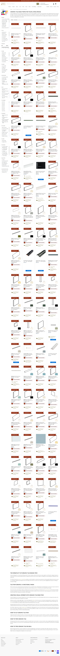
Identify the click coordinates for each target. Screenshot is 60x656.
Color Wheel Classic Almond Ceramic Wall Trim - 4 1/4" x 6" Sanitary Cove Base (40, 103)
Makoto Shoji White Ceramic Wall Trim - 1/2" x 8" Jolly (40, 34)
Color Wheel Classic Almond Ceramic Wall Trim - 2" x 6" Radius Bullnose (15, 58)
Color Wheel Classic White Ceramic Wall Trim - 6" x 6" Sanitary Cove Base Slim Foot (53, 34)
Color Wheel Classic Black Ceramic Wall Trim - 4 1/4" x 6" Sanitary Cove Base (40, 239)
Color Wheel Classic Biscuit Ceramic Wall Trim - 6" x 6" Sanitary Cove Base (40, 400)
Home (11, 9)
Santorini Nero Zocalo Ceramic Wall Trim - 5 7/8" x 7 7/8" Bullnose (40, 172)
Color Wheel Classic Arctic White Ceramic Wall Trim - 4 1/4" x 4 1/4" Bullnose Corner (41, 489)
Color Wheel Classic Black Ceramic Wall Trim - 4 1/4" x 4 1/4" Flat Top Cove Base (16, 331)
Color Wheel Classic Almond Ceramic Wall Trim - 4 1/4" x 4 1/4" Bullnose (15, 308)
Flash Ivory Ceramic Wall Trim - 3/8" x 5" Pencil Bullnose (41, 194)
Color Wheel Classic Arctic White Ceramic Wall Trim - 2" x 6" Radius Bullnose (16, 423)
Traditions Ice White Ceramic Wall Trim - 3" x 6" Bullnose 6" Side (28, 557)
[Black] (3, 11)
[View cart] (56, 4)
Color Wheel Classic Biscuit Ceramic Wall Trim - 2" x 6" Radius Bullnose (15, 261)
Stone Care (32, 640)
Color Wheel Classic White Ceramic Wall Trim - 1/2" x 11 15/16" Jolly (41, 423)
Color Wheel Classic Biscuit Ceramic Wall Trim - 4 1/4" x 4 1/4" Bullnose (28, 285)
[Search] (38, 4)
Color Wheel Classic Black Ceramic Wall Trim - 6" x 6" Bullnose (52, 467)
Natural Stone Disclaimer (33, 639)
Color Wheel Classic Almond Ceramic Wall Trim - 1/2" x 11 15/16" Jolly (28, 423)
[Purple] (1, 14)
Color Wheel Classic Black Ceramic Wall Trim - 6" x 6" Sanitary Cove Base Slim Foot (28, 58)
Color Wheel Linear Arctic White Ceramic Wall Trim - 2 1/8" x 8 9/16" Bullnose (16, 194)
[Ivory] (4, 12)
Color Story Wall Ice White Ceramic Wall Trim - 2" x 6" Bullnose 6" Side (52, 535)
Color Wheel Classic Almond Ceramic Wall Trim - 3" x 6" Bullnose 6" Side (16, 512)
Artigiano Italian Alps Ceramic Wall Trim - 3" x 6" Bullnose (15, 445)
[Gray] (1, 12)
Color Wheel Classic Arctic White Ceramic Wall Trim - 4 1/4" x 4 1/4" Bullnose (53, 216)
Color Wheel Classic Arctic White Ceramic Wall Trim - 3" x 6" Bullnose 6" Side (41, 58)
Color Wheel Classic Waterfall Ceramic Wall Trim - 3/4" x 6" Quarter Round (28, 377)
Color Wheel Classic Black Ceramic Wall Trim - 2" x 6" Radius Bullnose (28, 103)
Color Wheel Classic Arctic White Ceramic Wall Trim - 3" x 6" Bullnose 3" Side (16, 172)
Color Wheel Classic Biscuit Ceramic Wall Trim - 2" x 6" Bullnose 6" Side (28, 194)
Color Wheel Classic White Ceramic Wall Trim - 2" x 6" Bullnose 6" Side (52, 423)
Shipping (2, 640)
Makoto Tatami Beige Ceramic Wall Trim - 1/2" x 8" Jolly (53, 557)
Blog (31, 643)
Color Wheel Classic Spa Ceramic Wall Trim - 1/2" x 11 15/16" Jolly (16, 467)
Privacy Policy (18, 643)
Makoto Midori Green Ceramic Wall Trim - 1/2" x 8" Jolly (53, 103)
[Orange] (6, 12)
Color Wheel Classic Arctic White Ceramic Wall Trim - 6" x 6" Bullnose (41, 216)
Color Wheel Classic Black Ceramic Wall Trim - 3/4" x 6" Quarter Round (16, 80)
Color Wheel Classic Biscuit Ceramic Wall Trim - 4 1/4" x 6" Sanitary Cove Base (52, 239)
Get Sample (28, 135)
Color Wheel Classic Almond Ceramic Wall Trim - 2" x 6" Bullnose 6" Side (40, 150)
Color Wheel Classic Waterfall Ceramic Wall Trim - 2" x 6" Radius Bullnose (40, 377)
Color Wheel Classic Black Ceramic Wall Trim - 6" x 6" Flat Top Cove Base (15, 150)
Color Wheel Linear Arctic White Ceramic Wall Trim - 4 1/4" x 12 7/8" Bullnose (53, 80)
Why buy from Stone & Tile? (20, 639)
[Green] (3, 12)
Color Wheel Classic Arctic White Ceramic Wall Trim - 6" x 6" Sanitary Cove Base (28, 150)
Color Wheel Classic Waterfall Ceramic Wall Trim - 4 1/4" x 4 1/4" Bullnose (53, 377)
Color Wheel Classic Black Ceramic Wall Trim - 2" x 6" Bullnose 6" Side (15, 127)
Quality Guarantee (18, 640)
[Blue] (4, 11)
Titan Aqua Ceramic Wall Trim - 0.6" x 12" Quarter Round (40, 445)
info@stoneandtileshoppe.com (45, 4)
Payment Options (3, 643)
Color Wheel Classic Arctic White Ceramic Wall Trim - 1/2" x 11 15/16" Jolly (28, 80)
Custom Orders (3, 644)
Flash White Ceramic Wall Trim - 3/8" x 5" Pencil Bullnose (28, 172)
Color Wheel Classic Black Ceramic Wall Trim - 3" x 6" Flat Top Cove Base (15, 103)
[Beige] (1, 11)
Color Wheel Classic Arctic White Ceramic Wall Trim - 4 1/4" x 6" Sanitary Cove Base (53, 150)
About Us (17, 644)
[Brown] (6, 11)
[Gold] (7, 11)
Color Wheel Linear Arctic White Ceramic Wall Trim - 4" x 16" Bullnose (53, 172)
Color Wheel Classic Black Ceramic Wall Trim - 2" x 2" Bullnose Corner (28, 400)
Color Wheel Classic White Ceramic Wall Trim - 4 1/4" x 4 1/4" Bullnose (41, 512)
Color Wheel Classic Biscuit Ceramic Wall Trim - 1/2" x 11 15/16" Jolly (52, 127)
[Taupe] (4, 14)
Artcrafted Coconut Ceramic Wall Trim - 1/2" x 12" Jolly (52, 58)
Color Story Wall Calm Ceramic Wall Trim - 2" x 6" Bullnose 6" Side (28, 354)
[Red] (3, 14)
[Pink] (7, 12)
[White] (6, 14)
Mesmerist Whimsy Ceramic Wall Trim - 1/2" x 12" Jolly (40, 354)
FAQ (1, 639)
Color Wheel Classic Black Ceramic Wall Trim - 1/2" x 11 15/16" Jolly (28, 239)
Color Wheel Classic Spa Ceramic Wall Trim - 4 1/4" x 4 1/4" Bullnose (16, 400)
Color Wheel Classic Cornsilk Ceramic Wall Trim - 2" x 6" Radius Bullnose (53, 445)
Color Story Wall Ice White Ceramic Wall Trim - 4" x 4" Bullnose (40, 535)
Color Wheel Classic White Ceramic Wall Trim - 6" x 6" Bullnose (40, 331)
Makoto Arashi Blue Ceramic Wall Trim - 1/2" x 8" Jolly (53, 261)
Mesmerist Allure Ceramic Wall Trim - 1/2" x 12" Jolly (40, 308)
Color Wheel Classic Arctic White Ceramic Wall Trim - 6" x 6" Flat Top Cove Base (53, 285)
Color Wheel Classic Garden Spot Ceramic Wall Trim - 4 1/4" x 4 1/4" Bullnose (28, 467)
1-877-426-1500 (43, 3)
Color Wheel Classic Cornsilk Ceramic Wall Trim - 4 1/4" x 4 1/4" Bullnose (15, 285)
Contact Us (2, 645)
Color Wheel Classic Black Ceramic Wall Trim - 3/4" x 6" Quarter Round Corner (41, 467)
